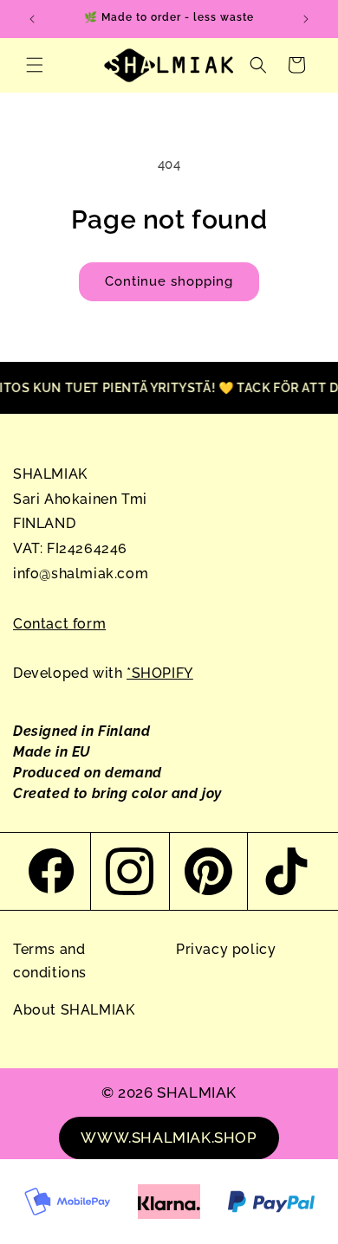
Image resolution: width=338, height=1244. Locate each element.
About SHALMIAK (73, 1010)
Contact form (59, 624)
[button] (35, 65)
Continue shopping (169, 281)
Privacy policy (226, 949)
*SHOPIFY (160, 673)
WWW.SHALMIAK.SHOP (169, 1137)
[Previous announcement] (32, 19)
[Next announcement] (306, 19)
